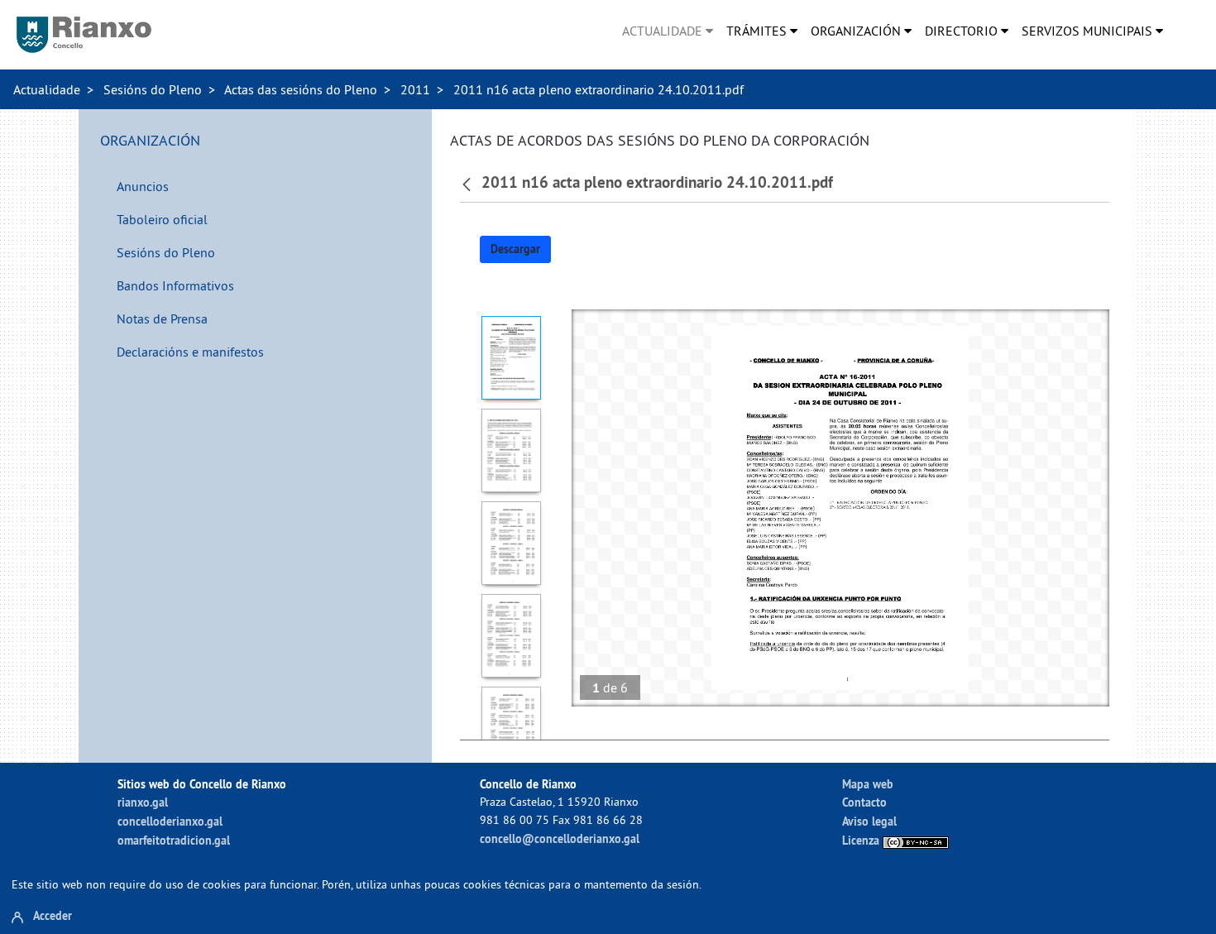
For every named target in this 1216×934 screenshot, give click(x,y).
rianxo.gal (142, 802)
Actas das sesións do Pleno (300, 89)
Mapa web (867, 784)
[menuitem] (667, 30)
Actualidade (46, 89)
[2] (511, 450)
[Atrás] (468, 183)
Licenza (862, 840)
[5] (511, 728)
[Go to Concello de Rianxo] (84, 34)
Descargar (515, 249)
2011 (415, 89)
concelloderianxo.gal (170, 821)
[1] (511, 358)
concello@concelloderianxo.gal (559, 838)
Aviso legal (869, 821)
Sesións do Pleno (152, 89)
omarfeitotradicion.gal (173, 840)
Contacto (864, 802)
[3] (511, 543)
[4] (511, 636)
